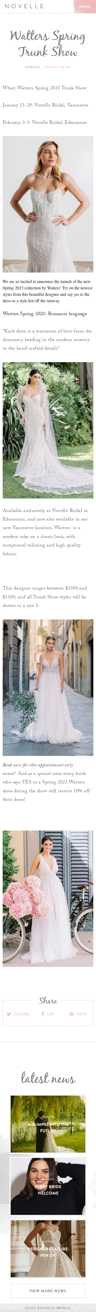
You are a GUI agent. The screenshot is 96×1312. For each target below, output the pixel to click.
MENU (84, 6)
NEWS (65, 67)
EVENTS (51, 67)
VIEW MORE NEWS (48, 1291)
